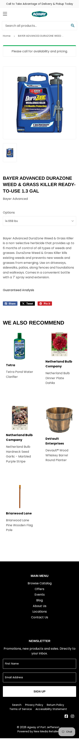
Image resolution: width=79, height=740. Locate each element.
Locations (39, 611)
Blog (39, 600)
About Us (39, 606)
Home (7, 36)
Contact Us (39, 617)
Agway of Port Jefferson (43, 727)
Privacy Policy (34, 705)
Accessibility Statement (51, 709)
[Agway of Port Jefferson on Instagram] (72, 716)
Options (9, 212)
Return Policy (55, 705)
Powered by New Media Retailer (38, 731)
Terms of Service (20, 709)
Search (16, 705)
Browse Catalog (40, 583)
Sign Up (39, 691)
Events (40, 594)
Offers (39, 589)
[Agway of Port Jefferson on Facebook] (66, 716)
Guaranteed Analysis (18, 290)
